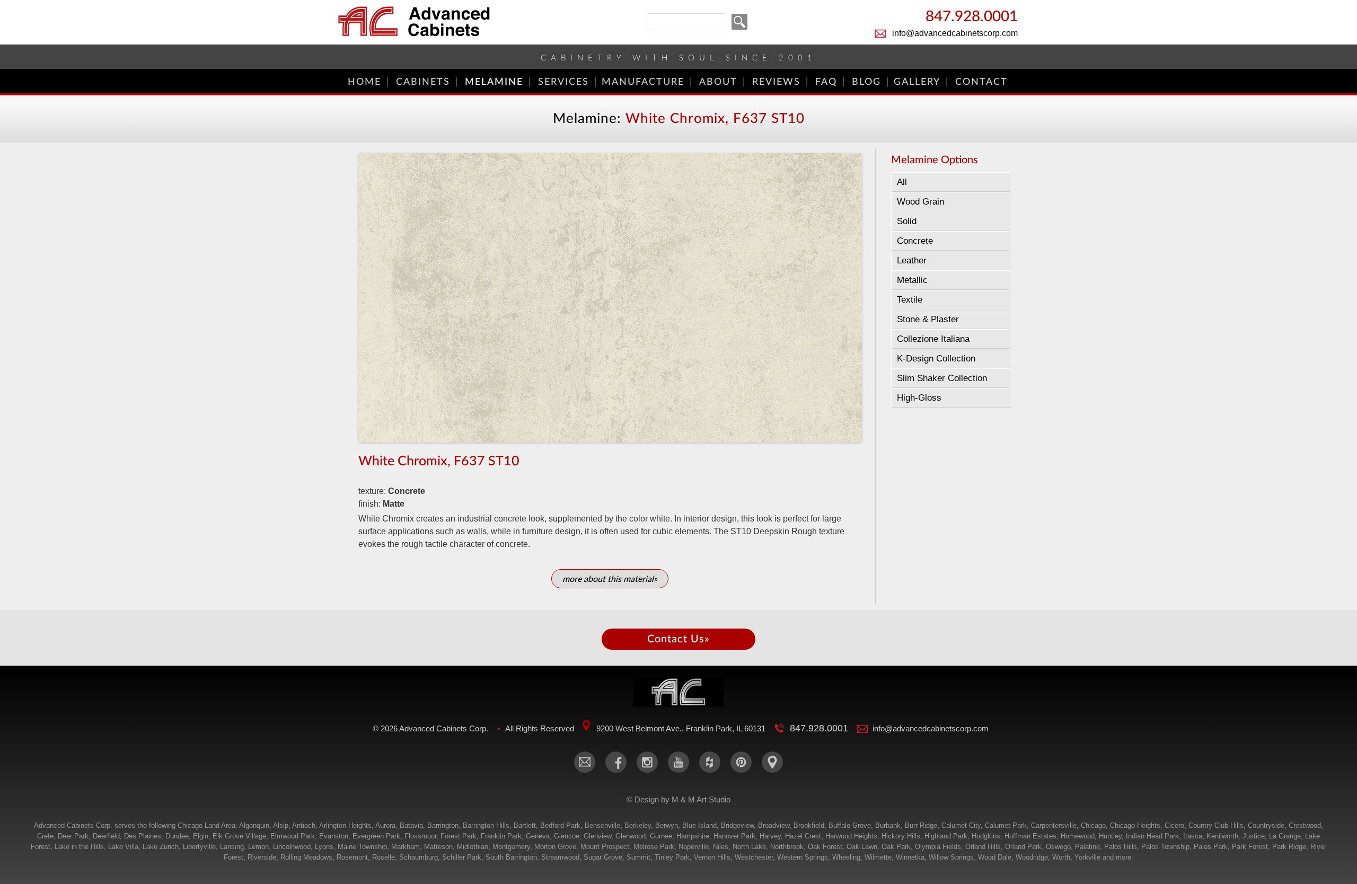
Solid (907, 221)
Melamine (494, 82)
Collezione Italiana (933, 339)
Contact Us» (678, 639)
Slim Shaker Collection (942, 378)
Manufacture (643, 82)
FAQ (826, 82)
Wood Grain (920, 202)
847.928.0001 (972, 17)
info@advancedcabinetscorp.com (955, 33)
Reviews (776, 82)
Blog (866, 82)
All (902, 182)
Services (563, 82)
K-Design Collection (936, 358)
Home (364, 82)
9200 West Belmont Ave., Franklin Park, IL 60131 (680, 728)
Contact (981, 82)
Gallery (917, 82)
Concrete (915, 241)
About (718, 82)
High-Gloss (919, 398)
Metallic (912, 280)
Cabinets (423, 82)
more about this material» (609, 579)
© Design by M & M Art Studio (678, 799)
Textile (909, 300)
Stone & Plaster (928, 319)
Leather (912, 260)
